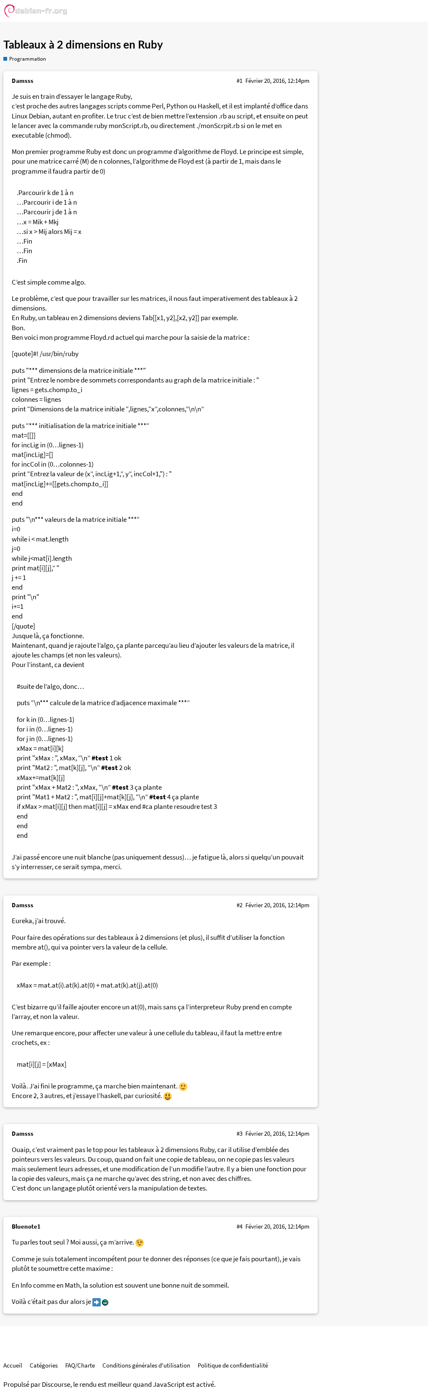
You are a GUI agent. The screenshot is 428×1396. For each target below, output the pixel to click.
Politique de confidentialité (233, 1365)
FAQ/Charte (80, 1365)
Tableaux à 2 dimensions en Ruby (83, 45)
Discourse (56, 1384)
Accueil (12, 1365)
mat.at (48, 985)
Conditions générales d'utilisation (146, 1365)
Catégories (44, 1365)
